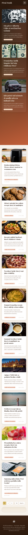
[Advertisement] (14, 127)
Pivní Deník (7, 3)
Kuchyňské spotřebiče (11, 179)
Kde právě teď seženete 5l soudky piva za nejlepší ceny (13, 98)
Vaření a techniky (10, 317)
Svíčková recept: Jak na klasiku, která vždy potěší (13, 410)
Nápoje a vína (8, 39)
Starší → (22, 503)
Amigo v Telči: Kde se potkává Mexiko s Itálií (12, 376)
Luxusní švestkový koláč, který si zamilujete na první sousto (13, 341)
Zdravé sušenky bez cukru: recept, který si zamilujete (13, 204)
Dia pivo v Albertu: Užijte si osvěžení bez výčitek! (12, 28)
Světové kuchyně (10, 249)
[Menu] (24, 2)
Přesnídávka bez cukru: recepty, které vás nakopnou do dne (12, 445)
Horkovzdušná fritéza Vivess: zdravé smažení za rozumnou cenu (13, 167)
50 (16, 503)
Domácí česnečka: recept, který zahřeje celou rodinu (13, 306)
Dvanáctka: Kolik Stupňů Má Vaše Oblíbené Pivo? (11, 63)
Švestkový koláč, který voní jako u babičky (14, 272)
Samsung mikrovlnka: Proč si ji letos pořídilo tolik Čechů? (14, 481)
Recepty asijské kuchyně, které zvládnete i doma (13, 238)
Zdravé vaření (9, 215)
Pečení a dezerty (9, 283)
